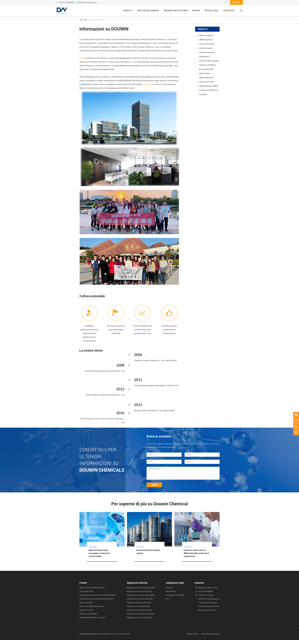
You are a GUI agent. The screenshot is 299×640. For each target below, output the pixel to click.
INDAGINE (236, 2)
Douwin (82, 58)
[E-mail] (296, 420)
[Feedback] (296, 432)
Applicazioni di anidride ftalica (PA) (140, 599)
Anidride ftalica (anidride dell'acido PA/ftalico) (209, 63)
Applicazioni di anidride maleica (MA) (140, 595)
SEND (154, 485)
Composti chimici (148, 84)
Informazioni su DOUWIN (176, 11)
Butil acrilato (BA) (206, 69)
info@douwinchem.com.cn (87, 2)
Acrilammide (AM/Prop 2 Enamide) (209, 92)
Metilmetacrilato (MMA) (208, 86)
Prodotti (128, 11)
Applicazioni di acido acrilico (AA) (139, 610)
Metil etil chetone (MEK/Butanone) (206, 37)
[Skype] (296, 415)
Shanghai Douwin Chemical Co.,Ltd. (101, 634)
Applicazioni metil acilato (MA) (138, 606)
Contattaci (228, 11)
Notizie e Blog (212, 11)
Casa (85, 20)
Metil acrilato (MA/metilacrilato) (206, 75)
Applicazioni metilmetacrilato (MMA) (140, 614)
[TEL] (296, 426)
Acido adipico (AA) (206, 44)
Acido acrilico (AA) (206, 82)
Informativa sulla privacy (210, 634)
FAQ (167, 599)
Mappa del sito (192, 634)
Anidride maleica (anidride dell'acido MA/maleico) (207, 52)
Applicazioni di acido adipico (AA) (139, 591)
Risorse (196, 11)
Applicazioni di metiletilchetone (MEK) (141, 588)
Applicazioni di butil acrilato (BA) (139, 603)
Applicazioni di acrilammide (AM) (139, 617)
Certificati (169, 588)
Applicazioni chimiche (148, 11)
